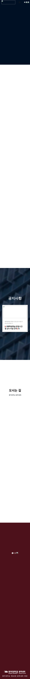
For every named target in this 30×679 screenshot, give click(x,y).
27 (10, 239)
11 (15, 247)
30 (24, 239)
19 (19, 251)
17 (10, 251)
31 (29, 239)
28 (15, 239)
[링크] (8, 2)
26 (5, 239)
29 (19, 239)
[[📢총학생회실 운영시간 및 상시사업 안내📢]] (15, 318)
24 (10, 255)
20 (24, 251)
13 (24, 247)
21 (29, 251)
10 (10, 247)
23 (5, 255)
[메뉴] (19, 2)
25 (15, 255)
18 (15, 251)
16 (5, 251)
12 (19, 247)
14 (29, 247)
